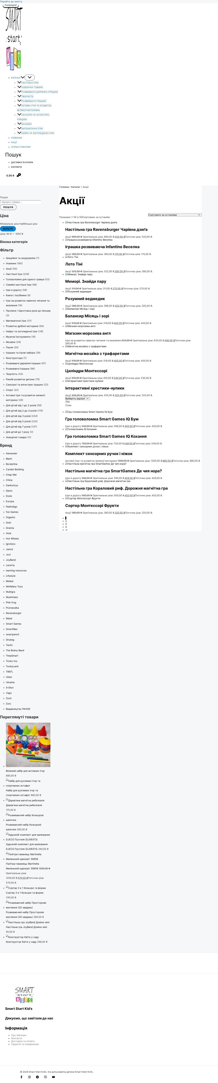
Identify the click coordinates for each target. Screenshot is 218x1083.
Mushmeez (12, 597)
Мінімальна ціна (9, 223)
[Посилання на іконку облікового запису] (6, 181)
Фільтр (8, 228)
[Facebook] (21, 1077)
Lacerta (10, 565)
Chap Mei (11, 474)
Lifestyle (10, 575)
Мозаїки (26, 124)
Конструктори (14, 358)
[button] (23, 77)
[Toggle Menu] (30, 77)
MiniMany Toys (14, 586)
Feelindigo (11, 506)
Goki (8, 522)
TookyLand (12, 666)
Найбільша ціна (28, 223)
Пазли (9, 347)
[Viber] (45, 1077)
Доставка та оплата (22, 162)
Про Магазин (18, 1035)
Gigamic (10, 517)
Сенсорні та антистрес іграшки (24, 384)
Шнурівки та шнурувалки (20, 258)
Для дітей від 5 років (18, 421)
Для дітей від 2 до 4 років (21, 410)
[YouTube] (53, 1077)
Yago (9, 692)
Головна (64, 186)
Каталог (16, 77)
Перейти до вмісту (11, 1)
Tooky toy (11, 661)
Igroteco (10, 543)
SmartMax (11, 629)
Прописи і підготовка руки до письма (28, 310)
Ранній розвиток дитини (20, 379)
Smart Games (13, 623)
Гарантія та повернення (25, 1044)
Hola (8, 533)
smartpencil (12, 634)
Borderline (11, 464)
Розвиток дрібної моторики (22, 326)
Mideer (10, 581)
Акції (14, 142)
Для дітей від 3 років (18, 415)
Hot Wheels (12, 538)
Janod (9, 549)
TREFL (9, 671)
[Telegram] (37, 1077)
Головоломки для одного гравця (25, 279)
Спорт (9, 389)
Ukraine (10, 682)
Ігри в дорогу (14, 289)
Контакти (16, 167)
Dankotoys (12, 485)
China (9, 480)
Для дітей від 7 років (18, 426)
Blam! (9, 458)
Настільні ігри (29, 82)
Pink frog (11, 602)
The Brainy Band (15, 650)
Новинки (16, 137)
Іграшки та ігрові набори (20, 352)
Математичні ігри (32, 128)
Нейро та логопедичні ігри (37, 133)
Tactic (9, 645)
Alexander (11, 453)
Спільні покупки (21, 147)
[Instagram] (29, 1077)
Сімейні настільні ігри (18, 284)
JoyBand (11, 559)
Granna (10, 527)
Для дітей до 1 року (17, 431)
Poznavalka (12, 607)
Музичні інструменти (18, 336)
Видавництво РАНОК (18, 708)
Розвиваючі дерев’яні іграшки (39, 92)
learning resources (16, 570)
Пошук (4, 197)
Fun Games (12, 511)
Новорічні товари (32, 87)
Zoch (9, 698)
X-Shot (9, 687)
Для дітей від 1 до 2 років (21, 405)
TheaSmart (12, 655)
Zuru (8, 703)
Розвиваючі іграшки (33, 101)
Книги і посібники (16, 295)
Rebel (9, 618)
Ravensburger (13, 613)
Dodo (9, 495)
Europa (10, 501)
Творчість (27, 96)
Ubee (9, 676)
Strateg (10, 639)
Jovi (8, 554)
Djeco (9, 490)
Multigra (10, 591)
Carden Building (15, 469)
